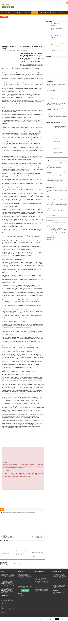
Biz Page (15, 12)
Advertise (30, 1)
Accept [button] (56, 619)
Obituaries (35, 1)
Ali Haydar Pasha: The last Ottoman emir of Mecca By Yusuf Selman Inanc (41, 582)
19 (52, 208)
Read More (61, 619)
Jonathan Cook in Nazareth (29, 512)
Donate (19, 1)
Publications (54, 12)
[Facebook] (58, 3)
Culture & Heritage (8, 12)
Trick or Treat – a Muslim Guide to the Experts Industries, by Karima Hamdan (22, 552)
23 (53, 197)
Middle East (20, 40)
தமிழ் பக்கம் (51, 1)
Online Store (61, 12)
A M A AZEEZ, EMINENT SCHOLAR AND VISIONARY (57, 116)
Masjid (20, 12)
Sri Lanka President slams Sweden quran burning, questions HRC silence (41, 578)
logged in (15, 563)
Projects (48, 12)
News (40, 12)
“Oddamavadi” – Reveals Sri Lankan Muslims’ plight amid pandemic (37, 554)
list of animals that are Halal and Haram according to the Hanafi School (7, 609)
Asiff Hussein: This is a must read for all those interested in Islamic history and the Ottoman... (58, 234)
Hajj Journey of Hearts (58, 152)
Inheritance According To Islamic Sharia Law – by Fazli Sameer (7, 599)
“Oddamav (10, 16)
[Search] (67, 3)
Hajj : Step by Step (57, 141)
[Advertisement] (22, 30)
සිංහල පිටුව (45, 1)
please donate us (20, 467)
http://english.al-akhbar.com (37, 420)
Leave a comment (25, 50)
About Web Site (13, 1)
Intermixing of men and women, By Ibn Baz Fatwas (56, 214)
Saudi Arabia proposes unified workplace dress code (56, 112)
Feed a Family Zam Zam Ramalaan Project (54, 167)
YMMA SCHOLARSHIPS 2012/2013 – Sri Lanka (55, 210)
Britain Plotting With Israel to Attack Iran (13, 512)
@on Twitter (21, 593)
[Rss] (57, 3)
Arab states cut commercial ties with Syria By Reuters (35, 536)
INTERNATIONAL (13, 40)
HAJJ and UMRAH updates (58, 1)
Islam (44, 12)
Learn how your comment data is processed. (26, 564)
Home (2, 12)
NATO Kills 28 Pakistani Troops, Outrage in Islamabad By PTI (9, 536)
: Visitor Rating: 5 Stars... (51, 237)
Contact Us (40, 1)
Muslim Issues (34, 12)
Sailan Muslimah (27, 12)
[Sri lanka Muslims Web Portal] (8, 6)
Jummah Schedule (25, 1)
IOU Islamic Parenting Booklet (59, 146)
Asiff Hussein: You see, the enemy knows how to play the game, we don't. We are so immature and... (58, 229)
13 (54, 215)
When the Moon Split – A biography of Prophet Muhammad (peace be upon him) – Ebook (60, 126)
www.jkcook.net (6, 427)
